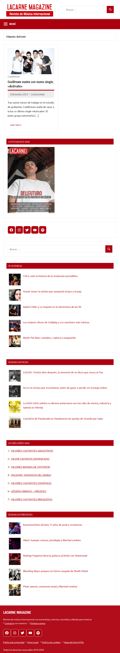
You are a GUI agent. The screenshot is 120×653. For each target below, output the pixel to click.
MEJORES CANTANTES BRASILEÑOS (31, 499)
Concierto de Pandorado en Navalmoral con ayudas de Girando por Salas (63, 418)
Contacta (9, 623)
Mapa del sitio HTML (74, 642)
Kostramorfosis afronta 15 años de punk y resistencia (52, 524)
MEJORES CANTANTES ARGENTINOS (32, 450)
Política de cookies (51, 642)
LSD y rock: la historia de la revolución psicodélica (50, 275)
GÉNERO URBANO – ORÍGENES (28, 491)
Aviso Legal (32, 642)
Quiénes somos (37, 623)
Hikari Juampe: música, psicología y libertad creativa (52, 540)
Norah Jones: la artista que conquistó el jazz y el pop (52, 291)
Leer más (15, 124)
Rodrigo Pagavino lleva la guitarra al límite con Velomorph (55, 555)
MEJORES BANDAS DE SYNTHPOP (30, 466)
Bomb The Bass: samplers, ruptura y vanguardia (49, 337)
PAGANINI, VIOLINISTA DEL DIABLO (31, 474)
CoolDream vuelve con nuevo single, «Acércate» (31, 84)
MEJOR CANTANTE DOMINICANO (30, 458)
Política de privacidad (13, 642)
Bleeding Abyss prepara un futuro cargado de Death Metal (55, 570)
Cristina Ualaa (38, 94)
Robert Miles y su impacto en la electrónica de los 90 (52, 306)
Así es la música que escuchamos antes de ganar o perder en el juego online (65, 387)
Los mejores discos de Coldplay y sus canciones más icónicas (56, 322)
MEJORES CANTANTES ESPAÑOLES (31, 483)
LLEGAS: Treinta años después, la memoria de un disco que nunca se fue (63, 372)
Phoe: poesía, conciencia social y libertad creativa (50, 586)
